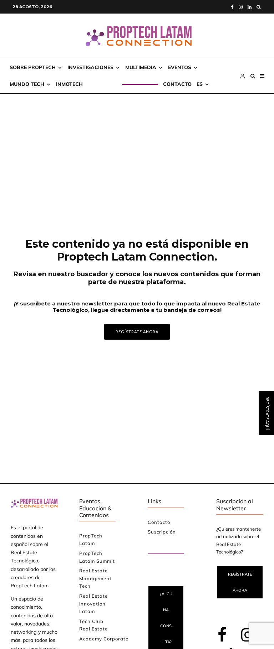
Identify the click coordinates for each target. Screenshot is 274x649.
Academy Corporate (103, 639)
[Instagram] (240, 7)
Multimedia (140, 67)
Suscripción (105, 84)
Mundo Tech (27, 84)
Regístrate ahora (240, 582)
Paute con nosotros (160, 545)
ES (200, 84)
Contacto (177, 84)
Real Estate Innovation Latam (93, 603)
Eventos (179, 67)
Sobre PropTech (33, 67)
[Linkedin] (249, 7)
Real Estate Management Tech (95, 578)
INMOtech (69, 84)
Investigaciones (90, 67)
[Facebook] (232, 7)
